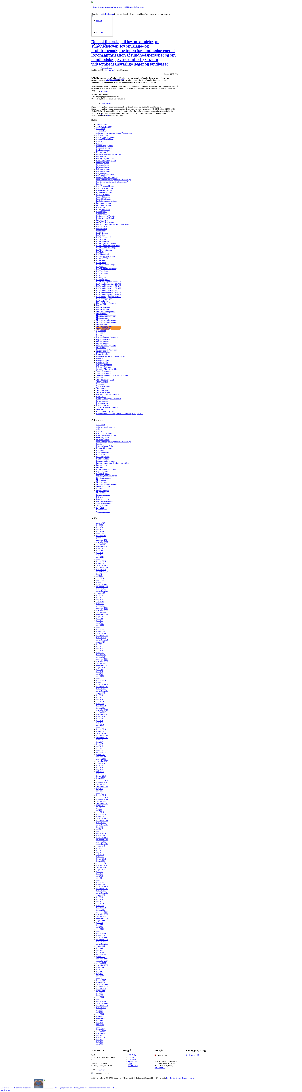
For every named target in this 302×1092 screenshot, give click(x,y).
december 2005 (102, 1003)
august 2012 (100, 846)
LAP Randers (101, 263)
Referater (99, 358)
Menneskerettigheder (104, 326)
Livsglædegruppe (102, 309)
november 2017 (102, 736)
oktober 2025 (101, 544)
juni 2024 (99, 574)
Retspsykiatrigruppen (104, 365)
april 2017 (100, 748)
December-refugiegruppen (106, 161)
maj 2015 (99, 789)
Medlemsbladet (101, 318)
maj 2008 (99, 950)
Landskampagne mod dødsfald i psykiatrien (112, 224)
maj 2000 (99, 1044)
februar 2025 (101, 561)
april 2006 (100, 997)
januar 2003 (100, 1037)
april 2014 (100, 812)
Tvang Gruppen (102, 382)
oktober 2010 (101, 891)
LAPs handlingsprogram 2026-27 (108, 297)
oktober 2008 (101, 942)
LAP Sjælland (101, 269)
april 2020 (100, 676)
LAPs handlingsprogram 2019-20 (108, 288)
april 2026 (100, 531)
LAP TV (99, 275)
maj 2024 (99, 576)
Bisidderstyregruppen (104, 148)
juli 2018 (99, 719)
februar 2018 (101, 729)
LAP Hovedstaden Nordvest (106, 244)
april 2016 (100, 772)
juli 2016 (99, 765)
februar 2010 (101, 908)
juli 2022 (99, 619)
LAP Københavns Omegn (106, 248)
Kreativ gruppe (101, 212)
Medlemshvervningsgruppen (106, 320)
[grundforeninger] (102, 36)
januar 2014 (100, 816)
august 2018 (100, 716)
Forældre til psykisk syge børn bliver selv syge (113, 180)
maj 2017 (99, 746)
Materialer (100, 409)
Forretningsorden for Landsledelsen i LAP (112, 182)
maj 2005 (99, 1012)
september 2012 (102, 844)
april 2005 (100, 1014)
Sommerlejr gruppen (103, 503)
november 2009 (102, 914)
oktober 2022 (101, 612)
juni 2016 (99, 767)
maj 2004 (99, 1023)
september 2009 (102, 918)
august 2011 (100, 869)
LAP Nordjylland (102, 258)
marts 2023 (100, 604)
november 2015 (102, 782)
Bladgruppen (101, 150)
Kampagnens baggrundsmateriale (108, 399)
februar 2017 (101, 753)
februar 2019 (101, 706)
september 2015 (102, 787)
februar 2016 (101, 776)
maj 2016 (99, 770)
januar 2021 (100, 657)
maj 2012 (99, 852)
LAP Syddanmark (103, 273)
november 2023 (102, 587)
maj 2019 (99, 699)
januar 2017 (100, 755)
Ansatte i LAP (101, 131)
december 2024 (102, 565)
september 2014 (102, 804)
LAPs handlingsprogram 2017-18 (108, 284)
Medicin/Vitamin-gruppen (105, 312)
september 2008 (102, 944)
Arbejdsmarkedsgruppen (105, 139)
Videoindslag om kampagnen (107, 407)
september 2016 (102, 761)
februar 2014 (101, 814)
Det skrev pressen (102, 405)
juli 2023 (99, 595)
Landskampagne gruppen (105, 222)
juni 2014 (99, 808)
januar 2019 (100, 708)
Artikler (99, 141)
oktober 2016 (101, 759)
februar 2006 (101, 1001)
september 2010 (102, 893)
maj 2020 (99, 674)
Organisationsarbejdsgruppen (107, 337)
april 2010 (100, 904)
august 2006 (100, 991)
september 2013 (102, 825)
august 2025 (100, 548)
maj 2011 (99, 876)
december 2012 (102, 838)
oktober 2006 (101, 989)
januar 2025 (100, 563)
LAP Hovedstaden (103, 241)
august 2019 (100, 693)
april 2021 (100, 650)
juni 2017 (99, 744)
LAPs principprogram (104, 299)
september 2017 (102, 738)
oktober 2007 (101, 963)
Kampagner (100, 207)
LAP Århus (100, 235)
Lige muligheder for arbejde (106, 303)
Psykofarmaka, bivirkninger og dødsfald (111, 356)
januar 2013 (100, 835)
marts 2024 (100, 580)
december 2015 (102, 780)
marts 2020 (100, 678)
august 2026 (100, 523)
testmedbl (99, 377)
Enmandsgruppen (102, 163)
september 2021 (102, 640)
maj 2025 (99, 555)
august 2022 (100, 616)
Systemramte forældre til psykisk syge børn (112, 375)
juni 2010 (99, 899)
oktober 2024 (101, 570)
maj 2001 (99, 1042)
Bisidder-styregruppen (104, 146)
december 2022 (102, 608)
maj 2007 (99, 974)
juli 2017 (99, 742)
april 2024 (100, 578)
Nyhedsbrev (100, 333)
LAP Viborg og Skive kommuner (108, 282)
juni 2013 (99, 827)
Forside (99, 184)
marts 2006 (100, 999)
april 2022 (100, 625)
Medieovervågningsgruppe (106, 316)
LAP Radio (100, 261)
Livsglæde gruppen (103, 478)
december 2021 (102, 633)
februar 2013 (101, 833)
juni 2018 (99, 721)
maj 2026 (99, 529)
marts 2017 (100, 750)
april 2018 (100, 725)
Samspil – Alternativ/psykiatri (107, 369)
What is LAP (101, 397)
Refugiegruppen (102, 363)
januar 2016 (100, 778)
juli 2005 (99, 1010)
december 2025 (102, 540)
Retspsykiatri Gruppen (104, 501)
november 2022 (102, 610)
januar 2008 (100, 957)
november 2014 (102, 799)
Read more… (160, 1068)
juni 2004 (99, 1020)
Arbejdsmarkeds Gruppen (105, 137)
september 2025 (102, 546)
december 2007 (102, 959)
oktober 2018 (101, 712)
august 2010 (100, 895)
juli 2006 (99, 993)
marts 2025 (100, 559)
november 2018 (102, 710)
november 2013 (102, 821)
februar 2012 (101, 859)
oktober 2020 (101, 663)
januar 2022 (100, 631)
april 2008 (100, 952)
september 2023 (102, 591)
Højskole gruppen (102, 452)
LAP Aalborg (101, 233)
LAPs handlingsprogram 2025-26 (108, 295)
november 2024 (102, 568)
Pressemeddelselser (103, 495)
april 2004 (100, 1025)
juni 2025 (99, 553)
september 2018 (102, 714)
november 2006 (102, 986)
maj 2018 (99, 723)
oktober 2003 (101, 1031)
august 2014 (100, 806)
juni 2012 (99, 850)
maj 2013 (99, 829)
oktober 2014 (101, 801)
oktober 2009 (101, 916)
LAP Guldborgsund (103, 237)
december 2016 (102, 757)
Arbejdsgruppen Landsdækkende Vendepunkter (114, 133)
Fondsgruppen (101, 173)
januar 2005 (100, 1016)
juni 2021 (99, 646)
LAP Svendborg (102, 271)
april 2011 (100, 878)
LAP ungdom (101, 278)
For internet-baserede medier (106, 178)
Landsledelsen (101, 227)
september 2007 (102, 965)
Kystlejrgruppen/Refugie (105, 216)
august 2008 (100, 946)
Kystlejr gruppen (102, 459)
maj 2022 (99, 623)
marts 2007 (100, 978)
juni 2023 (99, 597)
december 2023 (102, 585)
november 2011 (102, 865)
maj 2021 (99, 648)
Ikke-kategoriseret (102, 457)
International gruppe (103, 203)
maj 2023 (99, 599)
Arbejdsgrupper (102, 135)
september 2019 (102, 691)
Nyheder (99, 489)
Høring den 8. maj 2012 (105, 412)
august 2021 (100, 642)
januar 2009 (100, 935)
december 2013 (102, 818)
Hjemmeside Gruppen (104, 190)
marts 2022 (100, 627)
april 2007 (100, 976)
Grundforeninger (102, 186)
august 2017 (100, 740)
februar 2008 (101, 955)
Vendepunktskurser (103, 390)
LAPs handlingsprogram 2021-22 (108, 290)
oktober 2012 (101, 842)
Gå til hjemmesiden (193, 1055)
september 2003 (102, 1033)
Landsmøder (100, 231)
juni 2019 (99, 697)
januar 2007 (100, 982)
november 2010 (102, 889)
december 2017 (102, 733)
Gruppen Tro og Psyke (104, 188)
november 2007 (102, 961)
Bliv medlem (101, 152)
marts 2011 (100, 880)
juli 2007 (99, 969)
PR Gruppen (101, 348)
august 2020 (100, 667)
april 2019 (100, 702)
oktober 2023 (101, 589)
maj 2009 (99, 927)
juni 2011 (99, 874)
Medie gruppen (101, 314)
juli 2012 (99, 848)
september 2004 (102, 1018)
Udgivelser (100, 384)
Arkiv (98, 429)
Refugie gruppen (102, 499)
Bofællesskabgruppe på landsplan (108, 154)
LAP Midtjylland (102, 254)
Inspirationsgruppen (103, 199)
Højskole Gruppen (103, 195)
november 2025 (102, 542)
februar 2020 (101, 680)
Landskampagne (102, 220)
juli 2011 (99, 872)
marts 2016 (100, 774)
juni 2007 (99, 972)
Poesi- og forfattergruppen (106, 346)
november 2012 (102, 840)
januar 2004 (100, 1029)
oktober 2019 (101, 689)
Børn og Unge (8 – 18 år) (105, 158)
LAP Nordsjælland (103, 127)
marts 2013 (100, 831)
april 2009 (100, 929)
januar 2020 (100, 682)
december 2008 (102, 938)
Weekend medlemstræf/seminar (107, 394)
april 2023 (100, 602)
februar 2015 (101, 795)
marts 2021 (100, 653)
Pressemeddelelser (103, 352)
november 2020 (102, 661)
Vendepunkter (101, 388)
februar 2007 (101, 980)
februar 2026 (101, 536)
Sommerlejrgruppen (103, 371)
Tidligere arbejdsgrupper (105, 380)
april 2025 (100, 557)
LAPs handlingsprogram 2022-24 (108, 292)
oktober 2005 (101, 1008)
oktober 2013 (101, 823)
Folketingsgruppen (103, 169)
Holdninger (100, 450)
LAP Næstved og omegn (105, 256)
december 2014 (102, 797)
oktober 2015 (101, 784)
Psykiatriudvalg (102, 354)
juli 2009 (99, 923)
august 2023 (100, 593)
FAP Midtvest (101, 124)
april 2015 (100, 791)
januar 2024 (100, 582)
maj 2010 (99, 901)
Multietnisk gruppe (103, 329)
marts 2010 (100, 906)
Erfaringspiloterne (102, 165)
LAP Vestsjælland (102, 280)
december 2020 (102, 659)
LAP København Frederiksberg (108, 246)
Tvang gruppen (102, 506)
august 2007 (100, 967)
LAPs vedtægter (102, 301)
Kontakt (99, 210)
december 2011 (101, 863)
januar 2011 (100, 884)
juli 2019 (99, 695)
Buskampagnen (102, 403)
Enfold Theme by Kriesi (185, 1078)
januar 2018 (100, 731)
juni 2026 (99, 527)
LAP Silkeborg (101, 267)
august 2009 (100, 921)
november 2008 (102, 940)
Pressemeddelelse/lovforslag (106, 350)
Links (98, 305)
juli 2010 (99, 897)
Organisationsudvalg (103, 339)
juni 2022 (99, 621)
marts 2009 (100, 931)
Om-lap (99, 335)
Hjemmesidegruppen (104, 192)
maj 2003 (99, 1035)
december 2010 (102, 887)
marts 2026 (100, 534)
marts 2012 (100, 857)
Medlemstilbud (101, 324)
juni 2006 (99, 995)
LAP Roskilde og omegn (105, 265)
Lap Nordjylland (102, 472)
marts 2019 (100, 704)
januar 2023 (100, 606)
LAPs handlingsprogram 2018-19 (108, 286)
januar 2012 (100, 861)
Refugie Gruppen (102, 360)
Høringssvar (109, 70)
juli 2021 (99, 644)
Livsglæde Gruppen (103, 307)
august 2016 (100, 763)
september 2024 (102, 572)
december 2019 (102, 685)
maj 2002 (99, 1040)
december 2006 (102, 984)
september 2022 (102, 614)
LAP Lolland (101, 252)
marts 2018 (100, 727)
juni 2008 (99, 948)
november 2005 (102, 1006)
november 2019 (102, 687)
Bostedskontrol (101, 156)
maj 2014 (99, 810)
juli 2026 (99, 525)
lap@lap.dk (102, 1069)
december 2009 (102, 912)
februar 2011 (101, 882)
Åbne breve (100, 129)
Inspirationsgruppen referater (106, 201)
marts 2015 (100, 793)
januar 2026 (100, 538)
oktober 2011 (101, 867)
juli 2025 (99, 551)
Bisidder (99, 144)
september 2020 (102, 665)
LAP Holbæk (101, 239)
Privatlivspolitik (102, 401)
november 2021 (102, 636)
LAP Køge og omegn (104, 250)
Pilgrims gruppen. (102, 343)
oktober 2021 (101, 638)
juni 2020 (99, 672)
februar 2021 (101, 655)
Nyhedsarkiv (101, 331)
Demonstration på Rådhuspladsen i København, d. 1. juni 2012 (119, 414)
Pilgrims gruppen (102, 341)
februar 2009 (101, 933)
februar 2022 (101, 629)
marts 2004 (100, 1027)
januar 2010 (100, 910)
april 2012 (100, 855)
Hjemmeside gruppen (104, 448)
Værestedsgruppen (103, 386)
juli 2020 (99, 670)
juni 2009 (99, 925)
